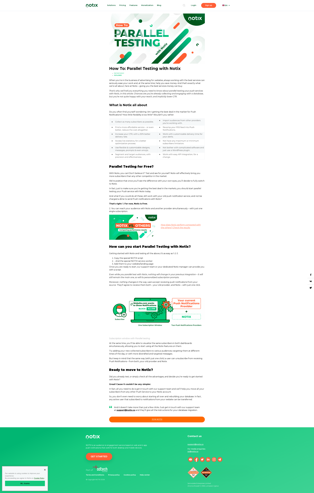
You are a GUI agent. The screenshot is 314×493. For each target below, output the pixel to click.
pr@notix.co (193, 451)
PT (227, 14)
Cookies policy (130, 475)
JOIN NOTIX (157, 419)
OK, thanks (25, 483)
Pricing (122, 5)
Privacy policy (114, 475)
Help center (145, 475)
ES (227, 17)
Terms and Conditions (95, 475)
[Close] (45, 469)
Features (133, 5)
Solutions (111, 5)
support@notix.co (195, 444)
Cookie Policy (39, 478)
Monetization (147, 5)
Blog (159, 5)
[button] (184, 5)
